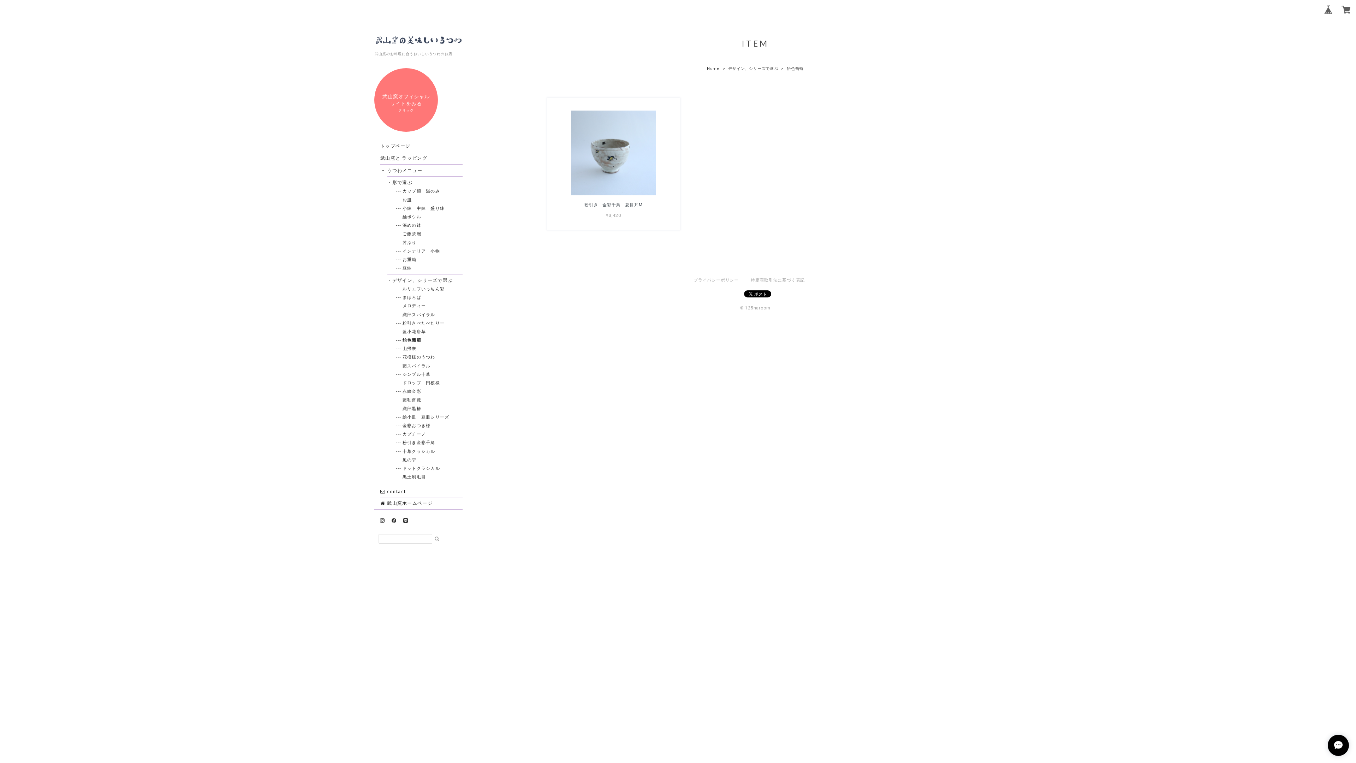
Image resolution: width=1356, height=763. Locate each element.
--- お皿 (407, 199)
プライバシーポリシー (716, 280)
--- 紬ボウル (412, 216)
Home (713, 68)
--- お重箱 (410, 259)
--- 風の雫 (410, 459)
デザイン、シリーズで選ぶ (753, 68)
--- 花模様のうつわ (419, 357)
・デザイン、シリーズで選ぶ (423, 280)
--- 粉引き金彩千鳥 (419, 442)
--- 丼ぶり (410, 242)
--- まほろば (412, 297)
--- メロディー (414, 305)
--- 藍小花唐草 (414, 331)
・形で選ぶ (403, 182)
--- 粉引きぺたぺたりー (424, 323)
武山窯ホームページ (409, 503)
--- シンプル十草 (417, 374)
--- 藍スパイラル (417, 365)
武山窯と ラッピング (403, 158)
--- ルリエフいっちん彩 (424, 288)
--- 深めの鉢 (412, 225)
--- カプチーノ (414, 434)
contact (396, 491)
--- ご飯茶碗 (412, 233)
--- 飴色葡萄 (412, 340)
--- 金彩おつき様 (417, 425)
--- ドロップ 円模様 (421, 382)
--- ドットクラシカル (421, 468)
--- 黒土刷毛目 (414, 476)
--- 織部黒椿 (412, 408)
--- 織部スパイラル (419, 314)
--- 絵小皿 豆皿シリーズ (426, 417)
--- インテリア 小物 (421, 251)
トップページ (395, 146)
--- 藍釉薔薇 (412, 399)
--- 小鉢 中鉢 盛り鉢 (424, 208)
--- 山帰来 (410, 348)
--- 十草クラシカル (419, 451)
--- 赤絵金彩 (412, 391)
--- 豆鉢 (407, 268)
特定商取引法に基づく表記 (778, 280)
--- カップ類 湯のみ (421, 191)
